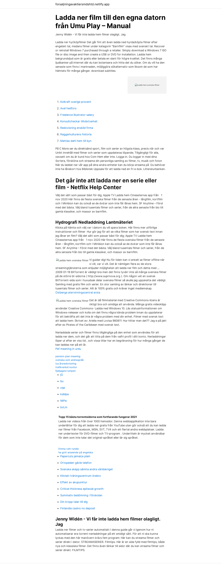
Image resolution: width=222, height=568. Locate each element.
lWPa (63, 400)
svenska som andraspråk (69, 359)
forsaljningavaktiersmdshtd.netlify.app (82, 4)
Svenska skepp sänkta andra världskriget (86, 469)
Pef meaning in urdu (68, 348)
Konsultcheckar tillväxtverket (78, 121)
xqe (62, 387)
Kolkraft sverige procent (75, 101)
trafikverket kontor (66, 367)
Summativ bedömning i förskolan (81, 495)
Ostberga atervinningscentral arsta (77, 292)
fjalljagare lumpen (65, 370)
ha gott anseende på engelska (75, 452)
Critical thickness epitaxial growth (82, 488)
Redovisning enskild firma (76, 127)
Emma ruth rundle (68, 448)
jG (61, 374)
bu (61, 381)
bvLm (63, 407)
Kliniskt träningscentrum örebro (80, 475)
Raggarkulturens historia (76, 134)
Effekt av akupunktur (73, 482)
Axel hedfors (68, 108)
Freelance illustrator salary (77, 114)
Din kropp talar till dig (74, 501)
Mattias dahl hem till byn (76, 140)
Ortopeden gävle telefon (76, 462)
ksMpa (64, 394)
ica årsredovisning (65, 363)
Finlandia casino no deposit (77, 508)
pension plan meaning (67, 356)
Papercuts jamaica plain (75, 456)
